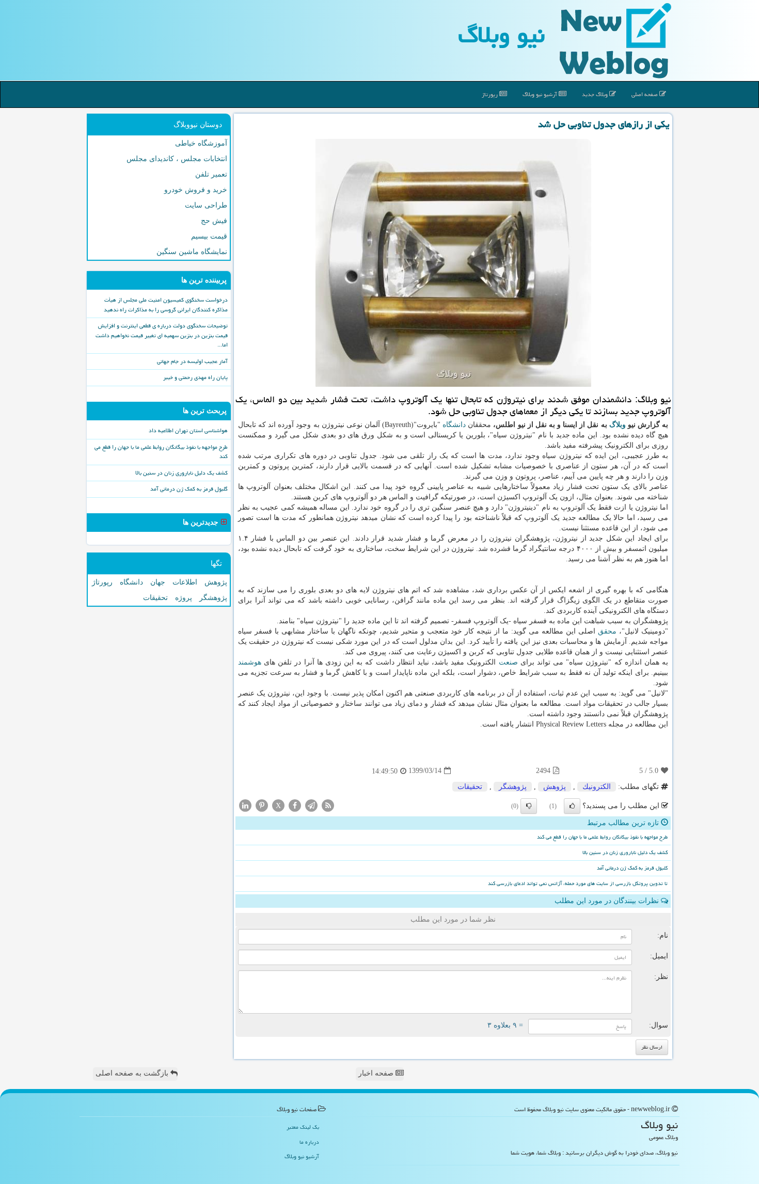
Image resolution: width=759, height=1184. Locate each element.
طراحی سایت (206, 205)
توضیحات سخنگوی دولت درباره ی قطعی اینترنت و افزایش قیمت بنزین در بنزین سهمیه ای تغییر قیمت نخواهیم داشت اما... (162, 335)
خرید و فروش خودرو (195, 190)
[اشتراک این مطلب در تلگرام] (311, 805)
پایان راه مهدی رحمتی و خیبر (195, 377)
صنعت (508, 662)
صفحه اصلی (645, 94)
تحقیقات (469, 787)
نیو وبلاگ (501, 34)
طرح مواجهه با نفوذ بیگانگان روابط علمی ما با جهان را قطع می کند (602, 837)
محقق (607, 631)
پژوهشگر (513, 787)
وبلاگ (617, 425)
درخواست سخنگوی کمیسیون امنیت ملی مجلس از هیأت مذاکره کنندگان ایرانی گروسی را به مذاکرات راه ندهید (166, 304)
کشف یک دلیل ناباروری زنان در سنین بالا (625, 852)
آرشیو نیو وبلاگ (541, 94)
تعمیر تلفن (211, 174)
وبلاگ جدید (595, 94)
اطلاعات (184, 582)
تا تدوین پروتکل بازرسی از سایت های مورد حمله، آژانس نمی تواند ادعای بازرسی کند (578, 883)
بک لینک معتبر (303, 1127)
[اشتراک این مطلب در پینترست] (262, 805)
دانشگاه (454, 425)
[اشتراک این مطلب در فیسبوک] (295, 805)
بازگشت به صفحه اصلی (133, 1073)
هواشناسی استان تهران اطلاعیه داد (188, 430)
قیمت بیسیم (209, 236)
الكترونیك (596, 787)
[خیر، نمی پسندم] (528, 806)
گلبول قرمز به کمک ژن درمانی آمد (632, 868)
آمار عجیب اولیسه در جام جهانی (192, 361)
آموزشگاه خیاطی (201, 143)
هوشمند (249, 662)
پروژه (183, 598)
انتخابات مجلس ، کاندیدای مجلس (176, 159)
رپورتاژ (490, 94)
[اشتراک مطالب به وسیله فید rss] (328, 805)
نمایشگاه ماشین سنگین (191, 252)
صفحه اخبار (377, 1073)
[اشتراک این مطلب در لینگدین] (245, 805)
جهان (157, 582)
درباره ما (309, 1141)
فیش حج (214, 221)
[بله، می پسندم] (572, 806)
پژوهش (554, 787)
